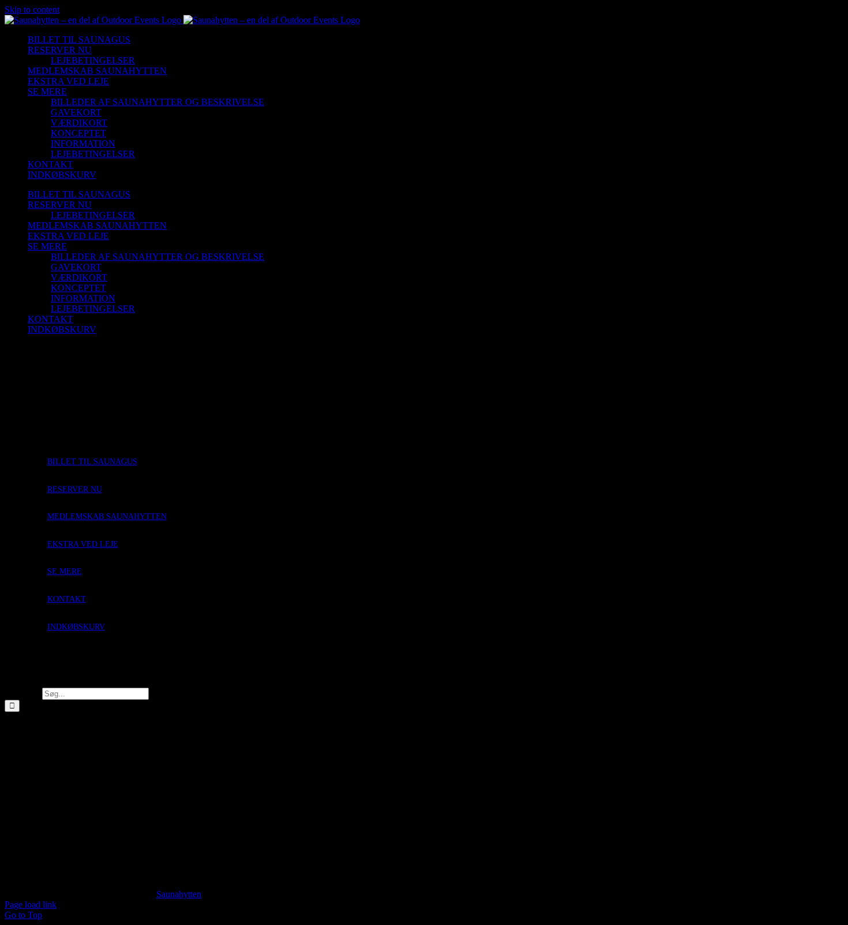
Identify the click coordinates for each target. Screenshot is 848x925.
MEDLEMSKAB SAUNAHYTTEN (107, 516)
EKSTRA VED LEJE (82, 544)
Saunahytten (178, 894)
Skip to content (32, 9)
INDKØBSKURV (76, 626)
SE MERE (64, 571)
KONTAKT (66, 599)
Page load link (31, 904)
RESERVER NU (74, 489)
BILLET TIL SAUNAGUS (92, 461)
